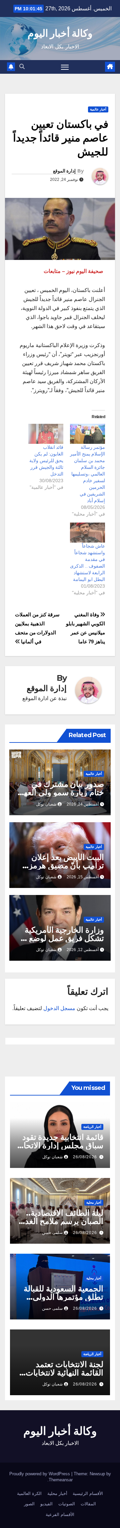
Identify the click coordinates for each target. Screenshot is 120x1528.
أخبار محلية (93, 1202)
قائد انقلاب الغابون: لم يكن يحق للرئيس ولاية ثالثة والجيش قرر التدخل (46, 460)
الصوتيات (66, 1503)
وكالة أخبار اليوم (60, 33)
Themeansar (61, 1479)
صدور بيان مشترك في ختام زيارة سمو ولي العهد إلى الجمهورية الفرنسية (62, 792)
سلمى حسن (52, 1232)
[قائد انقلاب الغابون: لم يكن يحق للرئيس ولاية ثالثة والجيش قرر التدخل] (45, 434)
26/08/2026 (85, 1157)
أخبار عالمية (98, 109)
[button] (22, 66)
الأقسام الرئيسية (88, 1493)
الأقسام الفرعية (60, 1514)
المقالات (88, 1503)
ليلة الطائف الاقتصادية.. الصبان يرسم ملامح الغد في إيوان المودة (64, 1221)
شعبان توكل (46, 804)
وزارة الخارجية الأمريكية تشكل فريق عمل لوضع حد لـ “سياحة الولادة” (61, 938)
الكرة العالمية (29, 1493)
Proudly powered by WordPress (40, 1473)
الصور (29, 1503)
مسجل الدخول (59, 1008)
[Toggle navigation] (65, 67)
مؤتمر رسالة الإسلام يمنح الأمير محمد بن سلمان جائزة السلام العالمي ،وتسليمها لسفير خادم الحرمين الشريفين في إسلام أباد (87, 473)
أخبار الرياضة (92, 1127)
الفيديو (46, 1503)
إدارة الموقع (64, 171)
